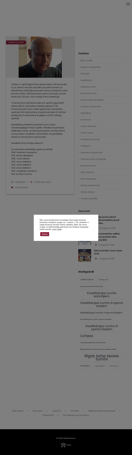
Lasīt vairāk (57, 229)
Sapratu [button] (45, 234)
